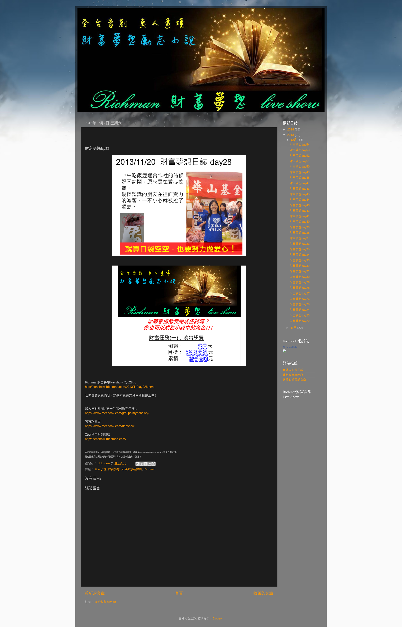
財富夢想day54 (300, 144)
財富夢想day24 (300, 309)
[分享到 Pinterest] (153, 464)
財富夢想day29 (300, 282)
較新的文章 (95, 593)
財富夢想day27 (300, 293)
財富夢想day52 (300, 155)
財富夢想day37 (300, 238)
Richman (149, 469)
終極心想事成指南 (294, 379)
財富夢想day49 (300, 172)
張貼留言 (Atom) (105, 602)
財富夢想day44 (300, 199)
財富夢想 (114, 469)
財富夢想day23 (300, 315)
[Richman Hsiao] (284, 351)
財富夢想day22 (300, 321)
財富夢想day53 (300, 150)
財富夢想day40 (300, 221)
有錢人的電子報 (293, 370)
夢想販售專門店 (293, 375)
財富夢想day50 (300, 166)
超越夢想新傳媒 (131, 469)
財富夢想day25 (300, 304)
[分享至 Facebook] (149, 464)
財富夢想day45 (300, 194)
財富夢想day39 (300, 227)
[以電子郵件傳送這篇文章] (137, 464)
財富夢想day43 (300, 205)
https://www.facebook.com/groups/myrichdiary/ (117, 413)
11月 (294, 327)
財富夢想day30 (300, 277)
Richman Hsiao (290, 347)
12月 (294, 139)
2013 (291, 135)
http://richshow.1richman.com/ (105, 439)
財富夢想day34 (300, 254)
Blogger (218, 618)
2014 (291, 129)
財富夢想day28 (300, 287)
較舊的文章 (263, 593)
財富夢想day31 (300, 271)
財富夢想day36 (300, 243)
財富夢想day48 (300, 177)
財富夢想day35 (300, 249)
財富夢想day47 (300, 183)
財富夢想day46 (300, 188)
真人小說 (100, 469)
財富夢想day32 (300, 265)
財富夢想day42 (300, 210)
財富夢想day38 (300, 232)
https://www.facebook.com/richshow (109, 426)
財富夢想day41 (300, 216)
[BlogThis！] (141, 464)
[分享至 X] (145, 464)
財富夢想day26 (300, 299)
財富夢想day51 (300, 161)
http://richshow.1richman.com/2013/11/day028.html (119, 386)
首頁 (179, 593)
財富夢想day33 (300, 260)
